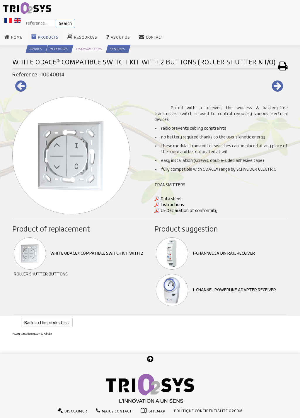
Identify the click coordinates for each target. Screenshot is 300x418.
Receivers (58, 49)
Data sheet (171, 198)
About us (120, 37)
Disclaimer (75, 411)
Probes (35, 49)
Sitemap (157, 411)
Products (48, 37)
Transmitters (89, 49)
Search (65, 23)
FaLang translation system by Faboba (32, 333)
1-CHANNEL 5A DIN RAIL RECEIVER (223, 253)
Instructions (172, 204)
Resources (85, 37)
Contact (154, 37)
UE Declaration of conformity (189, 210)
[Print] (283, 66)
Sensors (117, 49)
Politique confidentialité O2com (208, 411)
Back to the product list (46, 322)
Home (16, 37)
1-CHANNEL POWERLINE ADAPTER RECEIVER (234, 289)
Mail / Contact (117, 411)
